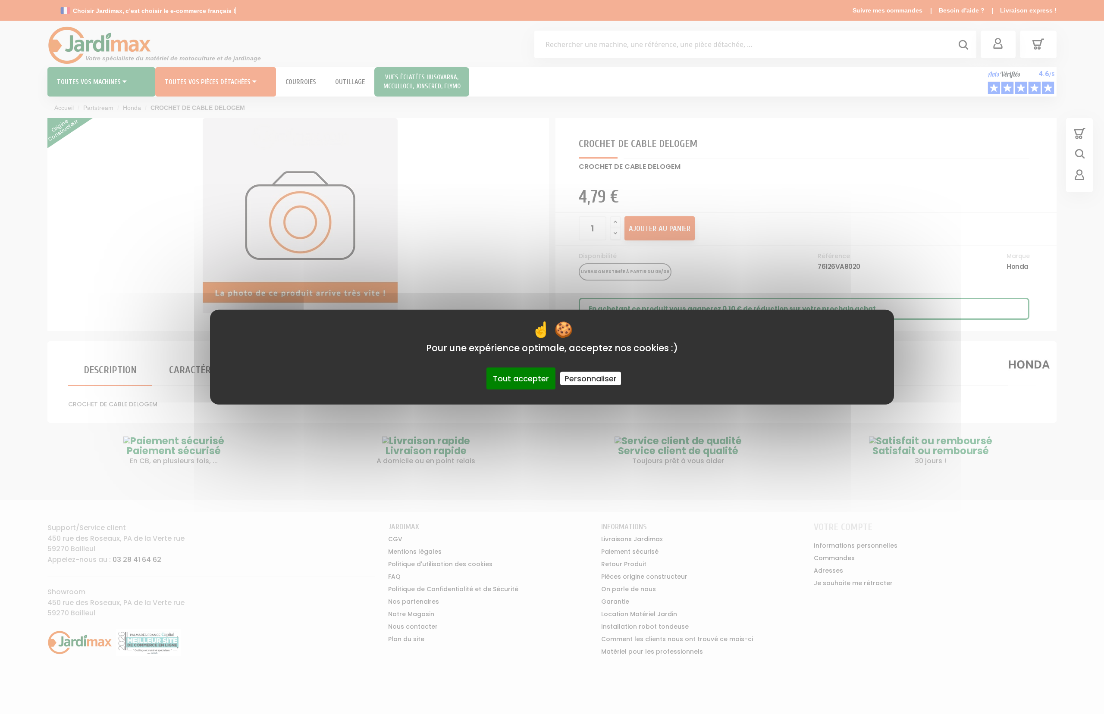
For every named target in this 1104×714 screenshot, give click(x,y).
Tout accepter (521, 378)
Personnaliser (591, 378)
